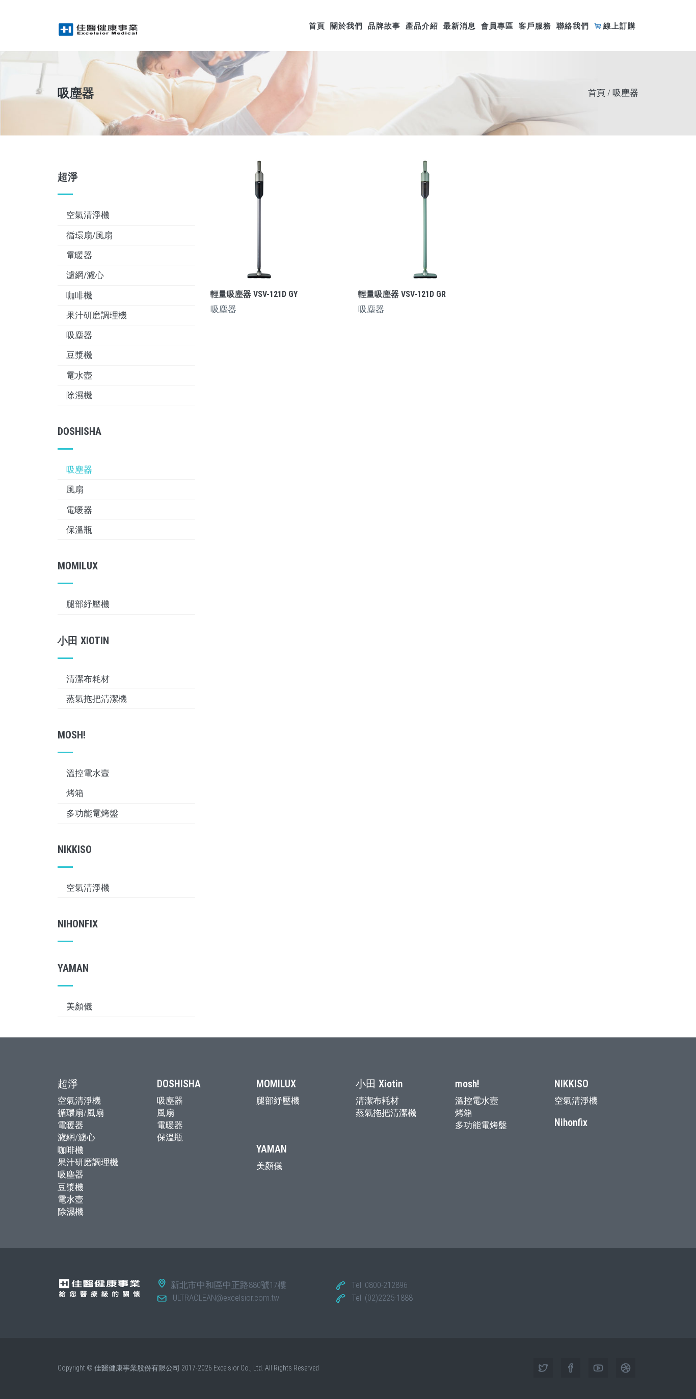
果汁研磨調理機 (96, 315)
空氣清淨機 (88, 215)
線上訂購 (619, 26)
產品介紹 (422, 26)
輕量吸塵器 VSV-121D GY (254, 294)
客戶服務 (535, 26)
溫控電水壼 (88, 773)
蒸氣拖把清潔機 (96, 699)
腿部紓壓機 (88, 604)
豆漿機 (79, 355)
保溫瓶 (79, 530)
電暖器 (79, 255)
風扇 (75, 489)
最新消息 (459, 26)
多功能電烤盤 (92, 813)
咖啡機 (79, 295)
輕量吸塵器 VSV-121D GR (402, 294)
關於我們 (346, 26)
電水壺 (79, 375)
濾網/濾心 (85, 275)
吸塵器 (79, 335)
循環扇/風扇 (89, 235)
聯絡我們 (572, 26)
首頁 (317, 26)
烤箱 (75, 793)
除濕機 (79, 395)
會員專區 (497, 26)
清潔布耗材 (88, 679)
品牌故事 (384, 26)
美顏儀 (79, 1006)
